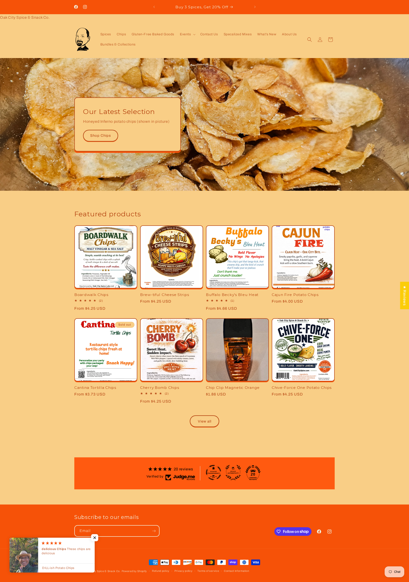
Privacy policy (183, 570)
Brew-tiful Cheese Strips (164, 294)
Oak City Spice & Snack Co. (103, 571)
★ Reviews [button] (405, 295)
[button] (187, 34)
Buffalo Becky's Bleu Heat (232, 294)
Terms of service (208, 570)
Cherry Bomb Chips (159, 387)
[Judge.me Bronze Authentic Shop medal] (233, 472)
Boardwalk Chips (91, 294)
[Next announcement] (255, 6)
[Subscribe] (154, 531)
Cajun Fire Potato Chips (295, 294)
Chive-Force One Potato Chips (302, 387)
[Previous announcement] (154, 6)
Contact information (236, 570)
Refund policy (160, 570)
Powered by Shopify (134, 571)
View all (204, 421)
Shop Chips (100, 135)
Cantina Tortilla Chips (95, 387)
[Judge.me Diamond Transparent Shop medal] (213, 472)
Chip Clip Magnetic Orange (233, 387)
